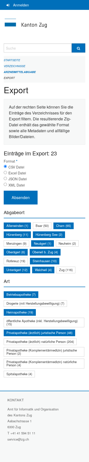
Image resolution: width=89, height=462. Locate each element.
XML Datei (16, 185)
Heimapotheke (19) (19, 312)
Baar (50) (42, 225)
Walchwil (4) (43, 269)
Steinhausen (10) (45, 261)
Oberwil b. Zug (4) (45, 252)
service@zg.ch (18, 439)
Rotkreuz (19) (15, 261)
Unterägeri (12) (16, 269)
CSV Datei (16, 167)
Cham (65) (63, 225)
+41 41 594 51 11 (22, 433)
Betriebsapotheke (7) (21, 294)
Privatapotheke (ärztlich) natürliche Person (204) (40, 341)
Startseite (12, 60)
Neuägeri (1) (42, 243)
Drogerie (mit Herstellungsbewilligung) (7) (35, 303)
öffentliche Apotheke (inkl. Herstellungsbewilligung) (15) (42, 322)
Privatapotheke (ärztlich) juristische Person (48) (39, 332)
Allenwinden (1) (17, 225)
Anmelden (21, 4)
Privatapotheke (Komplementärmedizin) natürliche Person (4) (41, 363)
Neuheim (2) (67, 243)
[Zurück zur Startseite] (44, 26)
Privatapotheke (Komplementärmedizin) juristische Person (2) (41, 352)
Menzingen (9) (16, 243)
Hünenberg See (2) (49, 234)
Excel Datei (17, 172)
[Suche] (78, 48)
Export (9, 78)
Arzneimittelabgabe (20, 72)
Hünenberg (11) (17, 234)
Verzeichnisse (14, 66)
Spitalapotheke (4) (19, 373)
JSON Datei (17, 178)
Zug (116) (66, 269)
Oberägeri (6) (15, 252)
